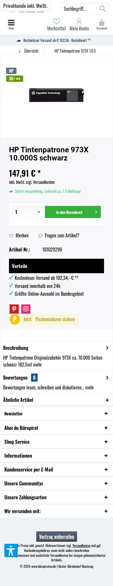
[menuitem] (101, 24)
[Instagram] (25, 309)
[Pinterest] (14, 309)
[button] (11, 550)
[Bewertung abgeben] (56, 165)
